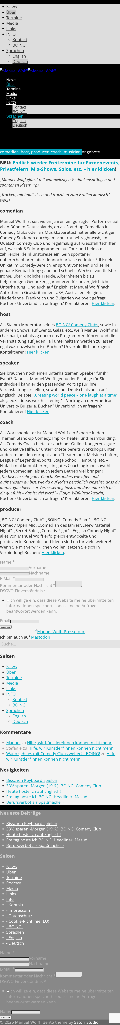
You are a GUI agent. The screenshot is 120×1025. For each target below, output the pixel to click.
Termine (14, 677)
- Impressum (18, 910)
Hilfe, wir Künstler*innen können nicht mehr (69, 742)
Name (7, 562)
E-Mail (7, 578)
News (11, 666)
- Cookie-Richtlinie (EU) (27, 921)
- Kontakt (14, 905)
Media (12, 683)
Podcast (13, 883)
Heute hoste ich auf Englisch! (33, 791)
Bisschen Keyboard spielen (31, 780)
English (19, 716)
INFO (11, 694)
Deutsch (20, 721)
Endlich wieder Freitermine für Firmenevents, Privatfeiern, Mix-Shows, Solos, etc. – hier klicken (60, 165)
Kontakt (19, 699)
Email (5, 620)
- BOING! (14, 926)
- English (14, 937)
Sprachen (15, 710)
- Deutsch (15, 943)
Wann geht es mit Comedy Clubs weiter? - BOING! (53, 753)
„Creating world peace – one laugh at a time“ (76, 395)
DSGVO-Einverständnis (23, 591)
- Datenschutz (19, 916)
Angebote (91, 152)
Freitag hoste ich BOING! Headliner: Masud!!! (48, 797)
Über (11, 672)
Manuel (13, 742)
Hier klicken (103, 303)
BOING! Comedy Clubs (77, 324)
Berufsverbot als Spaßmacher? (35, 802)
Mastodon (40, 637)
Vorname (37, 567)
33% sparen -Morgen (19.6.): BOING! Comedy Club (53, 786)
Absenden (5, 627)
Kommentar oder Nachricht (27, 585)
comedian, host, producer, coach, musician (41, 152)
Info (10, 899)
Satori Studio (86, 1022)
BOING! (19, 705)
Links (11, 688)
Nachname (39, 573)
